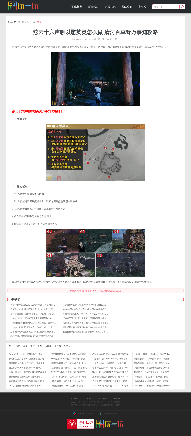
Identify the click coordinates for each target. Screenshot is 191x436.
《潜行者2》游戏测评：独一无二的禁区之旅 (154, 377)
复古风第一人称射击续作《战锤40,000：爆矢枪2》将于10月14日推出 (40, 368)
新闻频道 (93, 6)
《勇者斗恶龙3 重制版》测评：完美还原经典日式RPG (159, 381)
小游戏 (142, 6)
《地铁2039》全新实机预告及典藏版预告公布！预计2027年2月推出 (41, 318)
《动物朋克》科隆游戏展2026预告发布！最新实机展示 (35, 323)
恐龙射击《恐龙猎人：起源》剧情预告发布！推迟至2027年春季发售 (94, 323)
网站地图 (117, 398)
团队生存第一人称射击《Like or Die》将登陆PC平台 (75, 381)
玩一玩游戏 (23, 5)
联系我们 (88, 398)
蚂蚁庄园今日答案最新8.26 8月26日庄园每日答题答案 (35, 336)
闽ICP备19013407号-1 (79, 405)
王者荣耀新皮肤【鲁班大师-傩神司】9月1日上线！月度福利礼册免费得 (95, 305)
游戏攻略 (126, 6)
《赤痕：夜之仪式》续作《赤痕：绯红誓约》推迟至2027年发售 (80, 377)
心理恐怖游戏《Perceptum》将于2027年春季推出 (114, 354)
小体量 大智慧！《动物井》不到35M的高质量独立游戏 (159, 354)
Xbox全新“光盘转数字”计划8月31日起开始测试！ (73, 359)
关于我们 (74, 398)
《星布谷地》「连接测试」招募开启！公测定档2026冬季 (118, 363)
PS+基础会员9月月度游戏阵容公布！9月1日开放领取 (33, 386)
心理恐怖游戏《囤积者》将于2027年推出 (28, 372)
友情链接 (102, 398)
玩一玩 (21, 22)
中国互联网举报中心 (86, 414)
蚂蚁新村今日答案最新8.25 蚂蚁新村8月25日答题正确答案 (89, 332)
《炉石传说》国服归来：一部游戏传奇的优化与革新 (158, 386)
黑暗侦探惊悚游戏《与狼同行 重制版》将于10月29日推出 (77, 363)
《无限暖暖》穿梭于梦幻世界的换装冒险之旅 (155, 368)
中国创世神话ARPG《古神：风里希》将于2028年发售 (75, 386)
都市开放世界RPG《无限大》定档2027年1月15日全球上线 (118, 368)
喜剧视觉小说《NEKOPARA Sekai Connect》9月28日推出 (89, 327)
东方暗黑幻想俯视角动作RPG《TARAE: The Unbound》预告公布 (40, 314)
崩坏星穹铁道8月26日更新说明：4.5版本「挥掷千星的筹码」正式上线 (42, 309)
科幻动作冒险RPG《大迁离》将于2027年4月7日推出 (87, 314)
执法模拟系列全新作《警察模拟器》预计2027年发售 (33, 359)
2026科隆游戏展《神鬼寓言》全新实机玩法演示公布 (75, 354)
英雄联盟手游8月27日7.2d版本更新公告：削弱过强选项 (35, 305)
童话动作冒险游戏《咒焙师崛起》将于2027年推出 (32, 381)
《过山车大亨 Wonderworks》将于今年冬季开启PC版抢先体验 (120, 359)
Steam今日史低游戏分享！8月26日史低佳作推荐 (85, 309)
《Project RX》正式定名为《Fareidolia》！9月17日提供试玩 (37, 327)
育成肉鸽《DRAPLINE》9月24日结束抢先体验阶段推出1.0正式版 (81, 372)
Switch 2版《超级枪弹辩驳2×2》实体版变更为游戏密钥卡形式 (37, 354)
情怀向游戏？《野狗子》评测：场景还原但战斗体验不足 (160, 359)
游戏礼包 (110, 6)
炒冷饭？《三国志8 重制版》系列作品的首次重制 (157, 372)
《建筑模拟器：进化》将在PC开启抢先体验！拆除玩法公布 (78, 368)
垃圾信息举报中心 (111, 414)
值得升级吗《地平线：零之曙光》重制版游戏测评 (157, 363)
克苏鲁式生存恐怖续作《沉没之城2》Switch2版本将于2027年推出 (39, 377)
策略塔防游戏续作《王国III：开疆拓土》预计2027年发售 (35, 363)
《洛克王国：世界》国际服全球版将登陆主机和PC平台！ (89, 318)
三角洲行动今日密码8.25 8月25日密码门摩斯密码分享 (35, 332)
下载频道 (76, 6)
